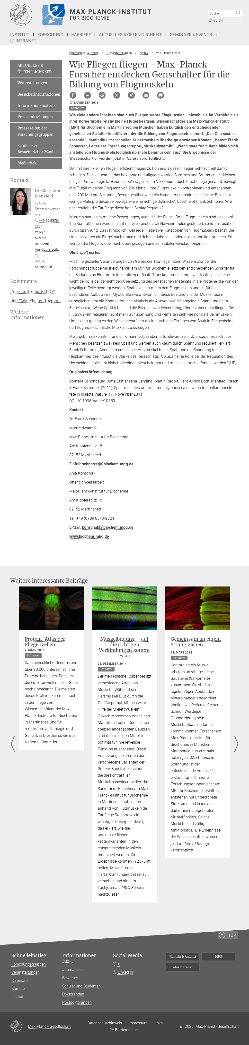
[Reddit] (102, 95)
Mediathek (27, 163)
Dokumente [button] (23, 281)
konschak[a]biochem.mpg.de (107, 527)
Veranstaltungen (32, 83)
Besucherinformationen (39, 94)
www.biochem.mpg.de (89, 536)
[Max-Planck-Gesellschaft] (19, 1026)
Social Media (127, 955)
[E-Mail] (146, 95)
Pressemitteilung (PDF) (32, 291)
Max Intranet (183, 967)
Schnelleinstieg (28, 955)
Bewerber (70, 978)
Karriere (18, 988)
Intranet (26, 41)
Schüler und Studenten (81, 986)
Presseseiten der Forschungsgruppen (35, 131)
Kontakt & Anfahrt (182, 956)
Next (236, 744)
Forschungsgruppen (28, 964)
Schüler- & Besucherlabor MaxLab (38, 148)
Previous (13, 744)
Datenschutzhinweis (105, 1023)
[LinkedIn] (87, 95)
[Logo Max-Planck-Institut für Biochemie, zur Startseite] (101, 14)
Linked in (125, 972)
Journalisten (73, 969)
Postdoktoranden (77, 1002)
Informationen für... (79, 958)
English (216, 20)
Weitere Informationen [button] (27, 314)
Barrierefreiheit (127, 1030)
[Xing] (131, 95)
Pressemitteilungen (35, 117)
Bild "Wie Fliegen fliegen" (35, 300)
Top (232, 935)
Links (158, 1023)
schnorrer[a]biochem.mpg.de (107, 464)
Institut (17, 996)
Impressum (138, 1023)
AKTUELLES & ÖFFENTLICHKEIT (34, 68)
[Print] (160, 95)
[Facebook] (73, 95)
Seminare (19, 980)
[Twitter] (116, 95)
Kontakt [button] (19, 180)
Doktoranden (73, 994)
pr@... (43, 232)
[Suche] (237, 13)
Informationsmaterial (37, 105)
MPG (218, 956)
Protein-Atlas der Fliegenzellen (45, 641)
